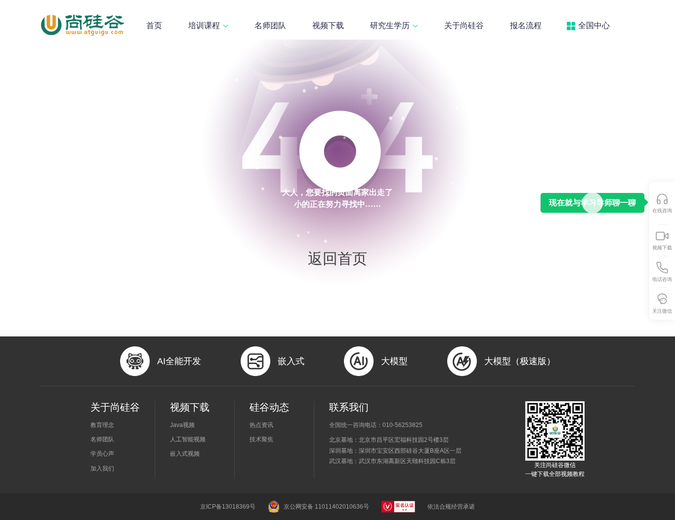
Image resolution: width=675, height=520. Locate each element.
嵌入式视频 (185, 453)
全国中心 (594, 25)
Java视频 (182, 425)
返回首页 (337, 259)
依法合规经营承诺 (451, 506)
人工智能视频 (188, 439)
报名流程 (526, 25)
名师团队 (270, 25)
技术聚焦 (261, 439)
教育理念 (102, 425)
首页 (154, 25)
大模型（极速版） (519, 361)
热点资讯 (261, 425)
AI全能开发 (179, 361)
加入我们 (102, 468)
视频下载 (328, 25)
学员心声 (102, 453)
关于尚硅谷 (464, 25)
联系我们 (349, 407)
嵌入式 (291, 361)
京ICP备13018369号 (227, 506)
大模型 (394, 361)
